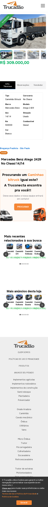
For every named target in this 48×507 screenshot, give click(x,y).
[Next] (42, 254)
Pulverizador (24, 400)
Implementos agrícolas (24, 379)
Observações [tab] (23, 85)
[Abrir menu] (43, 6)
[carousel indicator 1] (20, 264)
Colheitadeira (24, 451)
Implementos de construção (24, 387)
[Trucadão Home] (24, 5)
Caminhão (24, 413)
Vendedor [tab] (38, 85)
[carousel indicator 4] (26, 264)
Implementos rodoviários (24, 383)
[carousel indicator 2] (22, 264)
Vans (24, 429)
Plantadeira (24, 396)
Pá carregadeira (24, 447)
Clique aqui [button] (6, 488)
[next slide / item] (44, 55)
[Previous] (5, 254)
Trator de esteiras (24, 468)
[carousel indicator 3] (24, 264)
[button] (6, 54)
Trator (24, 443)
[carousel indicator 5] (28, 264)
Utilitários (24, 425)
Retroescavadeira (24, 459)
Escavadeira (24, 455)
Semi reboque (24, 392)
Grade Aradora (24, 409)
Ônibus (24, 421)
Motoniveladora (24, 472)
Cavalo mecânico (24, 417)
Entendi (24, 503)
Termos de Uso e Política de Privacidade (19, 494)
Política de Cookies (10, 497)
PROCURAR (23, 207)
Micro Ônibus (24, 439)
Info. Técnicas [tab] (7, 85)
